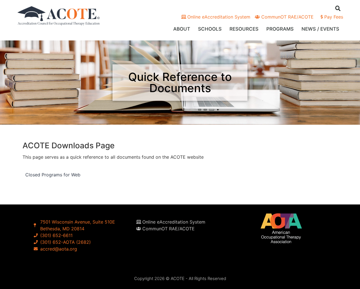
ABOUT (181, 29)
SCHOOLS (210, 29)
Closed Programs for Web (52, 175)
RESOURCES (244, 29)
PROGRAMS (280, 29)
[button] (337, 8)
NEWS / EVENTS (320, 29)
